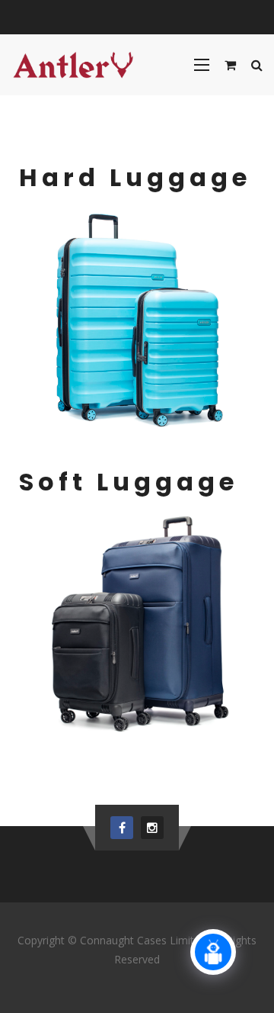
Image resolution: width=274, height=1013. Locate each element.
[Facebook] (121, 827)
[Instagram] (152, 827)
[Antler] (73, 65)
